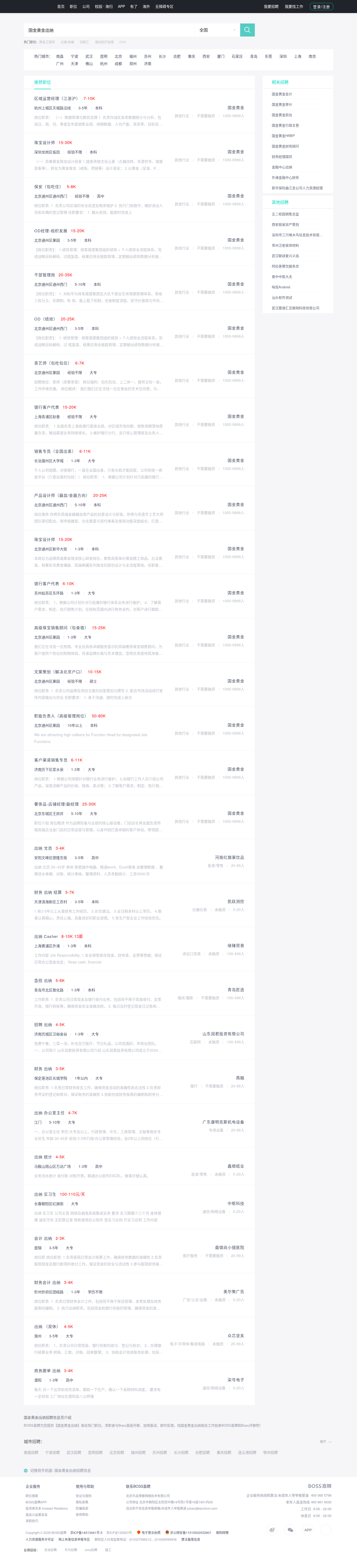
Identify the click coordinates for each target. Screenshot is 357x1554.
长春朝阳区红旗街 (49, 1203)
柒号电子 (236, 1379)
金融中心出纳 (282, 166)
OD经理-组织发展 (59, 230)
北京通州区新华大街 (51, 548)
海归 (109, 6)
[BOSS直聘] (37, 6)
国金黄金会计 (282, 93)
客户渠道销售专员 (58, 760)
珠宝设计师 (53, 142)
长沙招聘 (181, 1452)
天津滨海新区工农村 (51, 901)
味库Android (281, 286)
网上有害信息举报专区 (74, 1539)
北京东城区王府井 (49, 813)
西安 (206, 56)
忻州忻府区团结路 (49, 1291)
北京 (118, 56)
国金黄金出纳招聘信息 (72, 1470)
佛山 (89, 63)
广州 (60, 63)
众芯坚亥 (236, 1335)
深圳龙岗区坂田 (47, 151)
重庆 (191, 56)
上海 (297, 56)
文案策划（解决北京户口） (68, 671)
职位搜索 (32, 1495)
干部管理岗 (53, 274)
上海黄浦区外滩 (47, 945)
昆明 (103, 56)
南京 (312, 56)
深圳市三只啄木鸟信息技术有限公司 (298, 234)
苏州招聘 (159, 1452)
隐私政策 (82, 1502)
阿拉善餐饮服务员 (285, 266)
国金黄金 (236, 107)
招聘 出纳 (49, 1024)
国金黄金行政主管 (285, 125)
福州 (133, 56)
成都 (118, 63)
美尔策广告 (233, 1291)
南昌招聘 (31, 1452)
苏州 (147, 56)
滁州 (38, 1335)
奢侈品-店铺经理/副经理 (65, 804)
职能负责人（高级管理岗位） (70, 715)
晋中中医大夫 (282, 276)
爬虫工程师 (47, 42)
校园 (98, 6)
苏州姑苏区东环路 (49, 593)
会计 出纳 (49, 1238)
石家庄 (237, 56)
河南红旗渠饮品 (229, 857)
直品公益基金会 (37, 1514)
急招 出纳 (49, 980)
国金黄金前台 (282, 114)
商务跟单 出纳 (53, 1370)
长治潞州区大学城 (49, 460)
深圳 (283, 56)
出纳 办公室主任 (55, 1112)
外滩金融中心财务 (285, 177)
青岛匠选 (236, 989)
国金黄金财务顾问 (285, 146)
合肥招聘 (202, 1452)
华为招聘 (71, 1549)
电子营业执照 (150, 1532)
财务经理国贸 (282, 156)
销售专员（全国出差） (62, 451)
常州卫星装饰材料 (285, 245)
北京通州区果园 (47, 240)
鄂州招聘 (270, 1452)
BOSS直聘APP (36, 1502)
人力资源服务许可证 (40, 1539)
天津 (74, 63)
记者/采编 (67, 42)
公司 (86, 6)
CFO (122, 42)
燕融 (240, 1077)
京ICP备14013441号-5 (86, 1532)
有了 (133, 6)
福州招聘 (138, 1452)
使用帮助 (82, 1514)
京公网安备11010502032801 (190, 1532)
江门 (38, 1122)
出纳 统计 (49, 1156)
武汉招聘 (74, 1452)
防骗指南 (82, 1508)
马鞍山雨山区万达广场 (53, 1166)
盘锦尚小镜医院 (229, 1247)
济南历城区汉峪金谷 (51, 1034)
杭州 (103, 63)
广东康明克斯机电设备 (223, 1121)
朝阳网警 (222, 1532)
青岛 (253, 56)
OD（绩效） (54, 318)
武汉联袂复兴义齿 (285, 255)
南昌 (60, 56)
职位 (73, 6)
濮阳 (38, 1380)
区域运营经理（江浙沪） (64, 98)
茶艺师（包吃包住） (59, 363)
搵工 (108, 1549)
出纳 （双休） (53, 1326)
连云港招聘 (247, 1452)
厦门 (220, 56)
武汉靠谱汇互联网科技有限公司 (295, 307)
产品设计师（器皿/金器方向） (70, 495)
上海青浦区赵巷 (47, 416)
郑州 (133, 63)
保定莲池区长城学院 (51, 1078)
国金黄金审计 (282, 104)
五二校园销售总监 (285, 213)
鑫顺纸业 (236, 1166)
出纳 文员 (49, 848)
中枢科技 (236, 1203)
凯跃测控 (236, 901)
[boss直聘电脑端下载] (325, 1529)
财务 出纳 (49, 1068)
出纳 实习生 (59, 1194)
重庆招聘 (224, 1452)
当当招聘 (50, 1549)
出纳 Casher (58, 936)
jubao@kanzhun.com (202, 1508)
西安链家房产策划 (285, 224)
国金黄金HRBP (283, 135)
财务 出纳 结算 (54, 892)
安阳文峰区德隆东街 (51, 857)
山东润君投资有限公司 (223, 1033)
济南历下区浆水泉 (49, 769)
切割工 (84, 42)
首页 (61, 6)
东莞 (268, 56)
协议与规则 (83, 1495)
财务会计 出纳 (53, 1282)
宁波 (74, 56)
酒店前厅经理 (104, 42)
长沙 (162, 56)
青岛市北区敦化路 (49, 989)
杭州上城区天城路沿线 (53, 107)
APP (121, 6)
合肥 (177, 56)
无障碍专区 (164, 6)
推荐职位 (42, 82)
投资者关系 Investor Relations (47, 1508)
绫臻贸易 (236, 945)
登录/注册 (321, 6)
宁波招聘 (52, 1452)
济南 (147, 63)
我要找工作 (294, 6)
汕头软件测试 (282, 297)
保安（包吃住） (55, 186)
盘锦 (38, 1247)
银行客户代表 (55, 407)
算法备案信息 (190, 1539)
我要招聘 (271, 6)
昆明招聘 (95, 1452)
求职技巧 (32, 1521)
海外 (146, 6)
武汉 (89, 56)
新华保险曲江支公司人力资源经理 (297, 187)
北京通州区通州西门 (51, 196)
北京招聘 (117, 1452)
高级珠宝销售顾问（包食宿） (70, 627)
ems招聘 (91, 1549)
